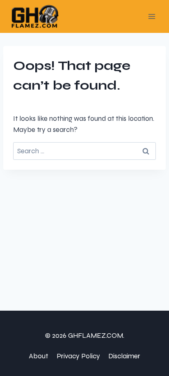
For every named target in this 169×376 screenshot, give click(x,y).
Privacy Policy (78, 356)
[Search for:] (84, 151)
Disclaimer (124, 356)
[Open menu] (151, 16)
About (38, 356)
